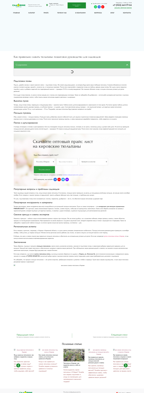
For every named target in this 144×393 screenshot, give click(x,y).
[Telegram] (63, 179)
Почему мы (62, 13)
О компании (80, 13)
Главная (16, 13)
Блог (112, 13)
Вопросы (98, 13)
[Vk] (99, 6)
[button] (127, 65)
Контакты (127, 13)
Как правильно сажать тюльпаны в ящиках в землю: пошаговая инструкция (122, 357)
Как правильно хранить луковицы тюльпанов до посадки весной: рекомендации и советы (96, 360)
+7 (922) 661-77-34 (122, 5)
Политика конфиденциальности (72, 392)
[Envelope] (102, 6)
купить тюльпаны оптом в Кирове (114, 236)
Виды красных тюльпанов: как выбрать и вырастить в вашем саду (24, 357)
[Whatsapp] (95, 6)
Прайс (46, 13)
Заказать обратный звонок (123, 8)
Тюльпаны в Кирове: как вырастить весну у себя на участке (71, 365)
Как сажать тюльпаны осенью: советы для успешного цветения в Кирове (48, 357)
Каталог (31, 13)
